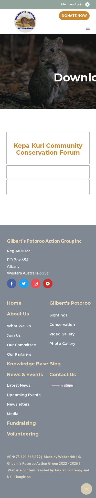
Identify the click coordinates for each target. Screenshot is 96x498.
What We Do (19, 326)
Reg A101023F (20, 251)
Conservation (62, 324)
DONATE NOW (74, 16)
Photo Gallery (62, 343)
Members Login (72, 4)
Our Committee (21, 345)
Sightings (58, 315)
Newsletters (18, 404)
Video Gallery (61, 334)
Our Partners (19, 354)
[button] (88, 26)
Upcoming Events (24, 395)
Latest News (18, 385)
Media (12, 413)
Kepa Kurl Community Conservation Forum (48, 149)
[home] (24, 21)
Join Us (14, 335)
